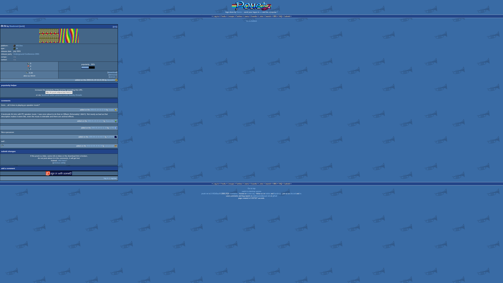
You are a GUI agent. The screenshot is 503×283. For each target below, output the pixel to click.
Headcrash (14, 26)
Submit (287, 16)
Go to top (251, 188)
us (261, 12)
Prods (223, 16)
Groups (231, 16)
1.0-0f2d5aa (214, 194)
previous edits (59, 163)
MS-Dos (18, 46)
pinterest (58, 95)
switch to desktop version (251, 191)
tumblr (65, 95)
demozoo (113, 75)
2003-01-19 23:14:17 (95, 121)
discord (293, 194)
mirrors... (113, 77)
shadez (111, 110)
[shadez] (116, 110)
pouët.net (205, 194)
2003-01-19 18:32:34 (98, 110)
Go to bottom (251, 21)
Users (246, 16)
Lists (261, 16)
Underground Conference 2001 (26, 54)
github (274, 196)
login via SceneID (63, 173)
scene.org (251, 194)
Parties (239, 16)
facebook (45, 95)
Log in (216, 16)
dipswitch (111, 80)
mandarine (233, 194)
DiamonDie (110, 121)
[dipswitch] (116, 80)
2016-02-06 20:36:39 (94, 146)
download (112, 72)
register (114, 178)
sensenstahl (109, 146)
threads (79, 95)
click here (62, 160)
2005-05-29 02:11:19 (99, 128)
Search (268, 16)
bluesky (72, 95)
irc (301, 194)
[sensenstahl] (116, 146)
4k (15, 48)
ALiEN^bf (110, 137)
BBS (275, 16)
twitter (52, 95)
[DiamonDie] (116, 121)
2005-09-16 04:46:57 (96, 137)
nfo (115, 27)
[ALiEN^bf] (116, 137)
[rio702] (116, 128)
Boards (254, 16)
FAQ (280, 16)
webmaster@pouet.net (261, 196)
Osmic (239, 12)
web (22, 26)
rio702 (112, 128)
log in (106, 178)
